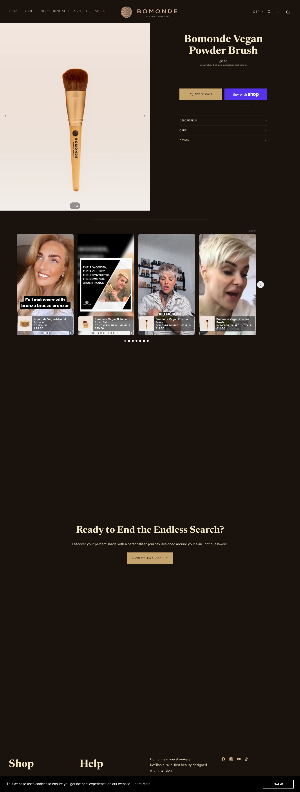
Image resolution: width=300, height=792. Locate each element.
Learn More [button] (141, 784)
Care (182, 130)
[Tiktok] (246, 759)
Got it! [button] (278, 784)
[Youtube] (239, 759)
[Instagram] (231, 759)
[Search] (269, 11)
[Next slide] (145, 117)
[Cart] (288, 11)
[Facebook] (223, 759)
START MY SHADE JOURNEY (150, 558)
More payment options (245, 105)
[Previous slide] (5, 117)
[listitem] (99, 11)
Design (184, 140)
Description (188, 120)
